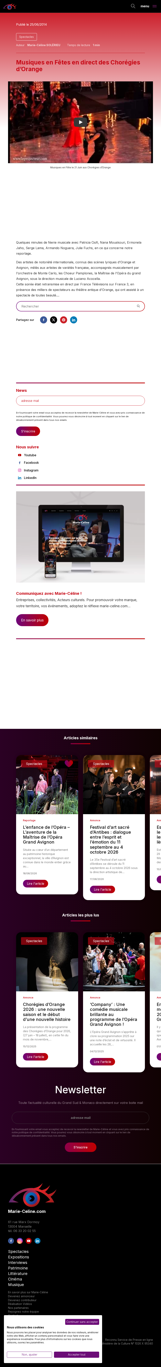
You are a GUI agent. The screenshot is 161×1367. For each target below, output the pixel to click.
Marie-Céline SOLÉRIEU (43, 45)
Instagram (31, 470)
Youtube (30, 455)
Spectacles (26, 36)
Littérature (17, 1273)
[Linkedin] (73, 319)
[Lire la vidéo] (80, 122)
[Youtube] (29, 1241)
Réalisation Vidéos (20, 1304)
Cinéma (15, 1279)
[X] (53, 319)
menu (145, 6)
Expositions (18, 1257)
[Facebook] (43, 319)
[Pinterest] (63, 319)
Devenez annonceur (21, 1296)
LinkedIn (30, 478)
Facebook (31, 463)
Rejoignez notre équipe (23, 1311)
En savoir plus (32, 620)
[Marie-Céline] (10, 6)
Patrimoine (18, 1268)
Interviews (17, 1262)
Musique (16, 1284)
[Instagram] (20, 1241)
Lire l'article (35, 884)
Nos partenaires (18, 1307)
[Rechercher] (133, 6)
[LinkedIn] (37, 1241)
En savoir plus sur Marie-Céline (28, 1292)
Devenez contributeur (22, 1300)
